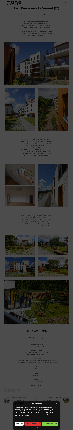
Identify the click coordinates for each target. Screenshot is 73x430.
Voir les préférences (50, 423)
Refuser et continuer (33, 423)
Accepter (19, 423)
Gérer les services (20, 419)
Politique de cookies (31, 427)
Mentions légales (41, 427)
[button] (57, 404)
